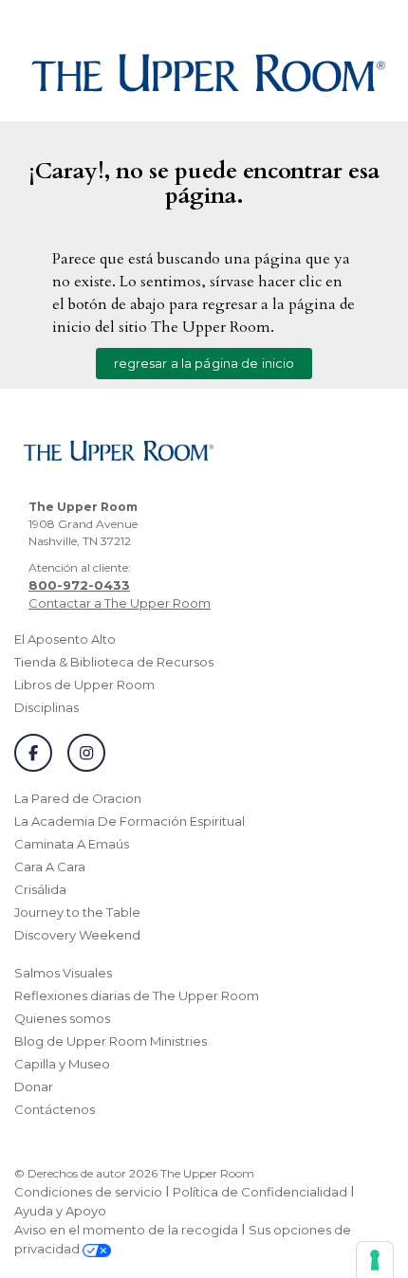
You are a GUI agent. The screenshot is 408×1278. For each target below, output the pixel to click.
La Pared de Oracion (77, 798)
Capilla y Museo (62, 1063)
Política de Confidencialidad (260, 1191)
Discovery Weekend (77, 934)
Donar (33, 1086)
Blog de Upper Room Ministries (110, 1041)
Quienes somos (62, 1018)
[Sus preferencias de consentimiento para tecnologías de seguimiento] (375, 1260)
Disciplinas (46, 707)
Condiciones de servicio (88, 1191)
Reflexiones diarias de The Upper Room (136, 995)
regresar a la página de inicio (204, 363)
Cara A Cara (49, 866)
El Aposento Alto (65, 639)
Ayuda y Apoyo (60, 1210)
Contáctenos (54, 1109)
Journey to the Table (77, 912)
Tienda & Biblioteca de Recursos (113, 661)
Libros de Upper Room (84, 684)
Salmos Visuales (63, 972)
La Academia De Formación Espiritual (129, 821)
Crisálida (40, 889)
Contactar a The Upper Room (119, 603)
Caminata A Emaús (71, 843)
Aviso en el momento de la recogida (126, 1229)
